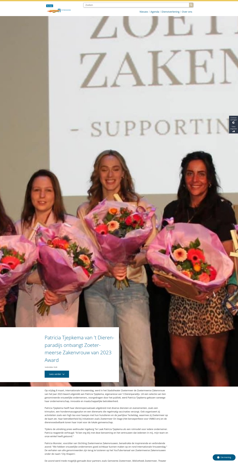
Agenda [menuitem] (154, 11)
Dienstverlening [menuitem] (170, 11)
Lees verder (55, 374)
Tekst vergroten (233, 128)
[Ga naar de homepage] (58, 8)
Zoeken (191, 5)
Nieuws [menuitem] (144, 11)
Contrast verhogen (233, 119)
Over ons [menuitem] (187, 11)
